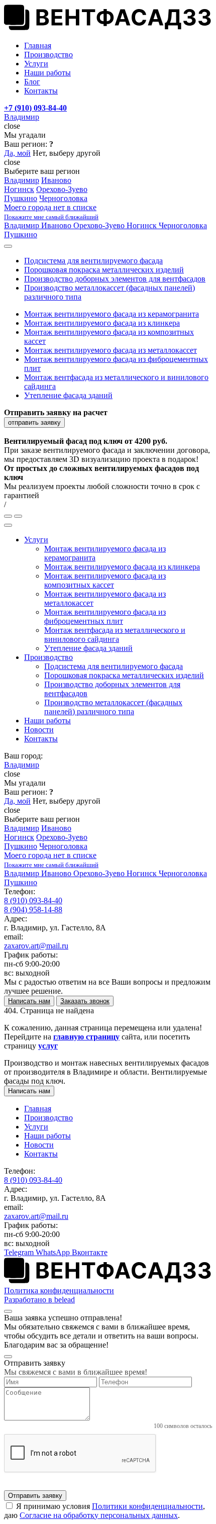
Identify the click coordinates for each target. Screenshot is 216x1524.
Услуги (36, 539)
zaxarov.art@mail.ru (36, 945)
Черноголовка (63, 198)
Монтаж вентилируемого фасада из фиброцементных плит (105, 616)
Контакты (41, 738)
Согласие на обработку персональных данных (99, 1515)
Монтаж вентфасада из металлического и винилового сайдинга (114, 634)
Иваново (56, 180)
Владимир (21, 117)
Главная (37, 1108)
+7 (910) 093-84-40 (35, 108)
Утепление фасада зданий (68, 395)
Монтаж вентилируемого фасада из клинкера (102, 323)
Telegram (20, 1252)
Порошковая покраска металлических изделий (104, 269)
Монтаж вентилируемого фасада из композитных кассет (105, 580)
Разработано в (39, 1299)
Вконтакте (89, 1252)
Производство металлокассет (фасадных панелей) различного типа (113, 707)
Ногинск (19, 189)
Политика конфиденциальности (59, 1290)
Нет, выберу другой (66, 153)
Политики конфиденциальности (147, 1506)
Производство (48, 657)
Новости (39, 729)
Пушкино (20, 198)
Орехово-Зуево (61, 189)
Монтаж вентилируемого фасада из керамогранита (111, 314)
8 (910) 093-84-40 (33, 900)
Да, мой (17, 153)
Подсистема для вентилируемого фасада (93, 260)
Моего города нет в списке (51, 212)
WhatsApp (54, 1252)
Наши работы (47, 720)
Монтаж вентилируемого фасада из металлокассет (110, 350)
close (12, 126)
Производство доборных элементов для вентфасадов (114, 278)
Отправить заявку (35, 1495)
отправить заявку (34, 422)
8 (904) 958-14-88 (33, 909)
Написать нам (29, 1091)
